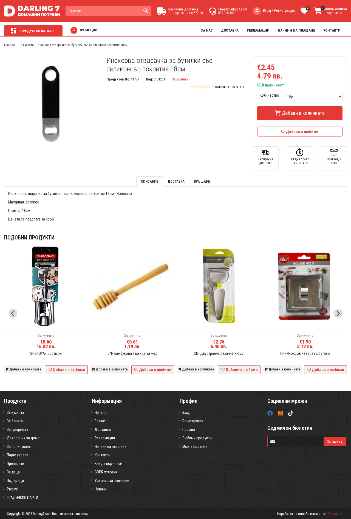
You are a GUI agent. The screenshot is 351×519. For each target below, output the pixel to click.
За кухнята (26, 45)
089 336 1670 (227, 13)
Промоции (88, 30)
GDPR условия (106, 472)
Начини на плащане (296, 30)
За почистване (19, 446)
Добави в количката (303, 113)
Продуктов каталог (37, 31)
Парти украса (17, 455)
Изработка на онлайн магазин (299, 514)
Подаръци (15, 480)
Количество (269, 95)
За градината (17, 429)
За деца (13, 472)
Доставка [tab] (176, 181)
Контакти (332, 30)
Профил (188, 429)
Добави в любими (302, 131)
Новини (101, 489)
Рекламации (258, 30)
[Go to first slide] (338, 313)
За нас (207, 30)
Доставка (230, 30)
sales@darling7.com (232, 9)
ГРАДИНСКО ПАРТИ (22, 497)
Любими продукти (197, 438)
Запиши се (334, 441)
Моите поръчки (195, 446)
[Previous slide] (13, 313)
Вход (186, 412)
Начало (9, 45)
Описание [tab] (149, 181)
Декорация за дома (23, 438)
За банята (15, 421)
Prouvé (12, 489)
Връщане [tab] (202, 181)
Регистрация (192, 421)
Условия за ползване (112, 480)
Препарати (15, 463)
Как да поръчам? (109, 463)
